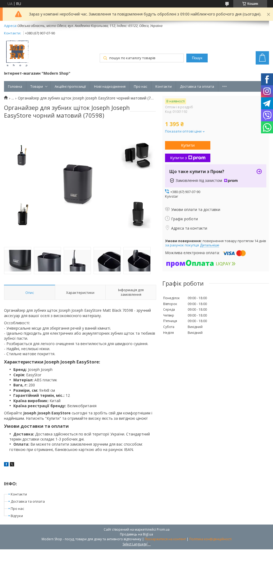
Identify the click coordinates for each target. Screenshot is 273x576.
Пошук (197, 58)
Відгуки (17, 515)
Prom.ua (163, 529)
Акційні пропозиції (70, 86)
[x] (12, 464)
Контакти (163, 86)
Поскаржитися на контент (165, 539)
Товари (36, 86)
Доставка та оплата (197, 86)
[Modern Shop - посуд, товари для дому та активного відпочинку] (17, 54)
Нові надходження (110, 86)
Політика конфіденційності (210, 539)
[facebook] (6, 464)
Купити (188, 145)
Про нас (140, 86)
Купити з (178, 157)
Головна (15, 86)
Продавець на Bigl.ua (136, 534)
